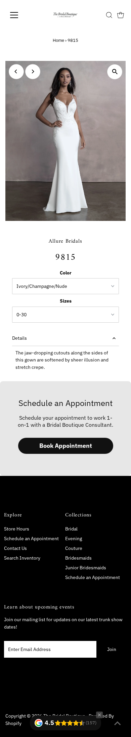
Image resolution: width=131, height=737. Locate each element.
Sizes (66, 301)
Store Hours (16, 529)
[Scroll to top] (117, 723)
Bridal (71, 529)
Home (58, 40)
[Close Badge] (99, 715)
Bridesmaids (78, 558)
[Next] (32, 71)
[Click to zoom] (114, 71)
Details (19, 338)
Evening (73, 539)
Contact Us (15, 548)
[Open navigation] (19, 15)
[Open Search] (109, 15)
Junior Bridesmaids (85, 568)
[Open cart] (120, 15)
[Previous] (16, 71)
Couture (73, 548)
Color (66, 273)
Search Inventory (22, 558)
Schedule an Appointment (31, 539)
